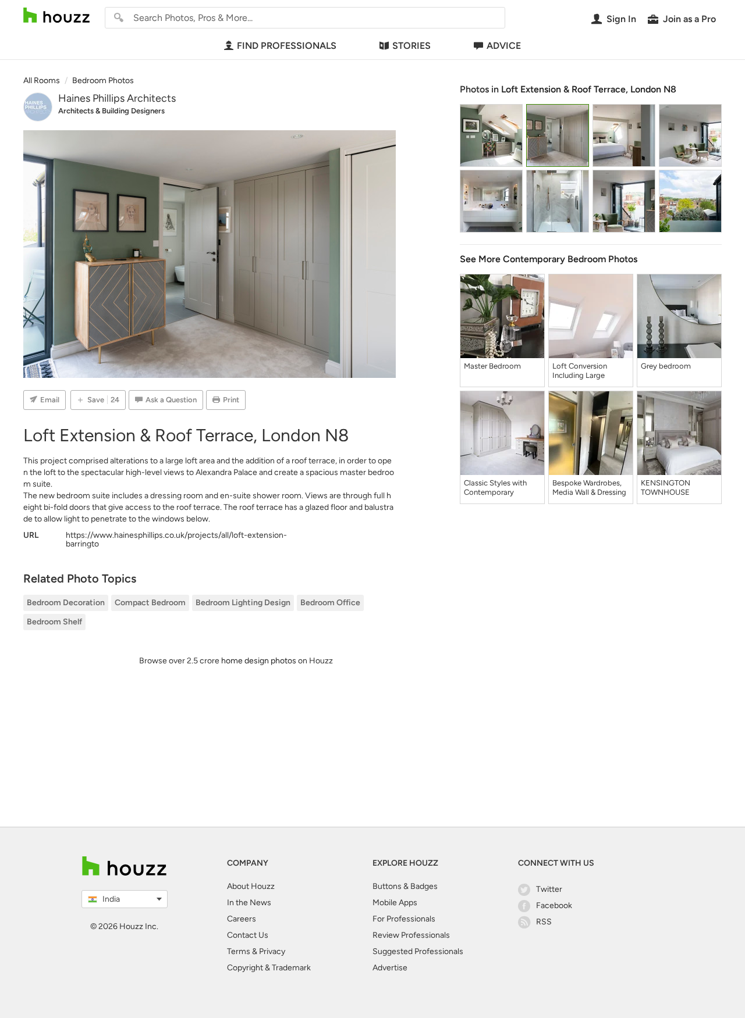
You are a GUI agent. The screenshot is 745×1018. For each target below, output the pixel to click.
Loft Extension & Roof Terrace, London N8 (588, 89)
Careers (241, 919)
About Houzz (251, 886)
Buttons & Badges (405, 886)
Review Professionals (411, 935)
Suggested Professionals (417, 951)
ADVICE (504, 45)
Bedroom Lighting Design (243, 603)
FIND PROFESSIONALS (286, 45)
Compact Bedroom (150, 603)
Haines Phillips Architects (117, 98)
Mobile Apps (394, 903)
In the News (249, 903)
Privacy (272, 951)
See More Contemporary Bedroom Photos (548, 259)
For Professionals (403, 919)
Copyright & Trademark (269, 968)
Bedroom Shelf (54, 622)
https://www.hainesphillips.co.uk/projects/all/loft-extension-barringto (176, 539)
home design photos (258, 661)
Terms (238, 951)
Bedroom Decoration (66, 603)
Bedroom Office (330, 603)
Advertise (389, 968)
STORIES (411, 45)
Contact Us (247, 935)
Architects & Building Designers (111, 110)
